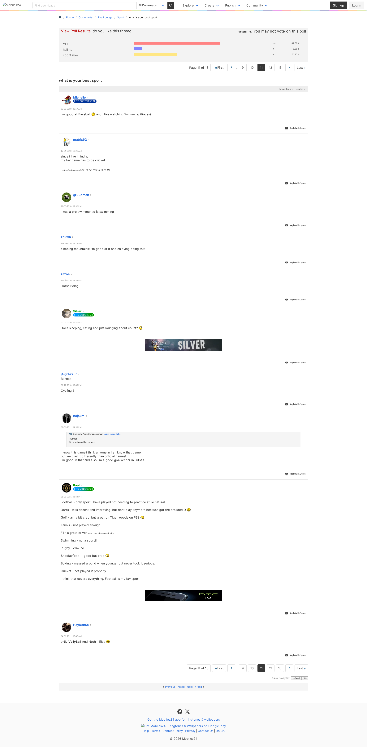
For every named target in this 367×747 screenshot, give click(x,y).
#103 (304, 193)
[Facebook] (180, 711)
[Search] (170, 5)
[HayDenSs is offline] (66, 627)
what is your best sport (80, 80)
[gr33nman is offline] (66, 197)
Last (300, 67)
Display (299, 89)
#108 (304, 414)
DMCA (220, 731)
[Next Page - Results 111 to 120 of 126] (289, 67)
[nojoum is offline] (66, 418)
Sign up (338, 5)
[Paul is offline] (66, 488)
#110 (304, 622)
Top (305, 678)
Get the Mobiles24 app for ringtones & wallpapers (183, 719)
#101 (304, 95)
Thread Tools (284, 89)
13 (280, 67)
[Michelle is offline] (66, 100)
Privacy (190, 731)
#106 (304, 309)
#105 (304, 272)
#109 (304, 483)
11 (261, 67)
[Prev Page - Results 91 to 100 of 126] (231, 67)
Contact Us (205, 731)
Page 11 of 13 (198, 67)
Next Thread (194, 686)
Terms (155, 731)
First (220, 67)
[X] (187, 711)
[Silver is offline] (66, 313)
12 (270, 67)
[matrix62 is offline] (66, 142)
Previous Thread (175, 686)
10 (252, 67)
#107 (304, 372)
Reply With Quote (298, 128)
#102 (304, 137)
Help (146, 731)
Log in (356, 5)
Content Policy (172, 731)
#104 (304, 235)
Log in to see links (112, 434)
